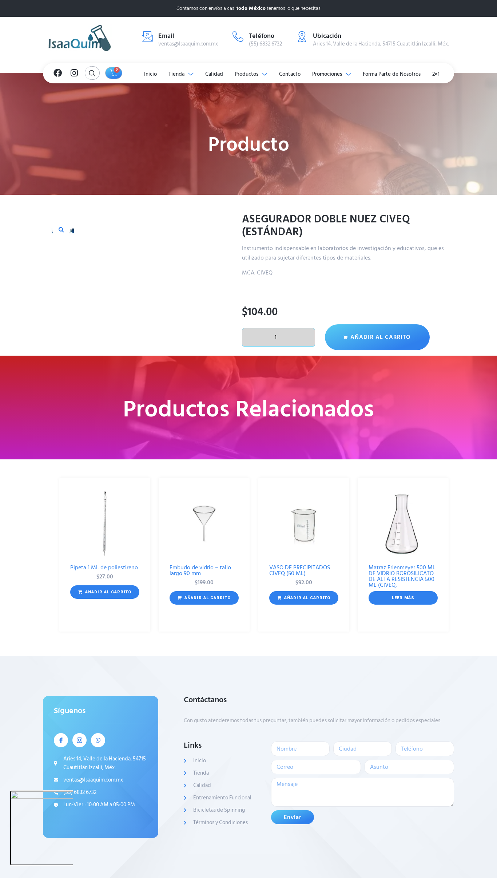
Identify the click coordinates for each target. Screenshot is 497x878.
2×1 (436, 74)
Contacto (290, 74)
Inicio (150, 74)
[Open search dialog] (92, 73)
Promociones (327, 74)
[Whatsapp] (98, 740)
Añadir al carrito (380, 337)
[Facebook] (57, 73)
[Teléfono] (237, 36)
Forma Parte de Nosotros (392, 74)
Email (166, 36)
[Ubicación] (302, 36)
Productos (246, 74)
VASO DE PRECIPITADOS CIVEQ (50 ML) (299, 570)
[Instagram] (74, 73)
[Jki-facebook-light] (61, 740)
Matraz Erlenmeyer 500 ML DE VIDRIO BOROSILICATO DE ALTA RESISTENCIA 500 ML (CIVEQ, (402, 576)
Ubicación (327, 36)
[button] (61, 229)
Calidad (214, 74)
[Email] (147, 36)
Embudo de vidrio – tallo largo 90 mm (200, 570)
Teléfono (261, 36)
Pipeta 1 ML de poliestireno (104, 567)
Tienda (176, 74)
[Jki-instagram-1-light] (79, 740)
